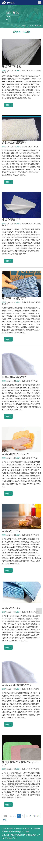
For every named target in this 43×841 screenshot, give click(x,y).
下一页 (36, 815)
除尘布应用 (35, 70)
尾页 (5, 820)
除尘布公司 (35, 146)
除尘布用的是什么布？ (15, 454)
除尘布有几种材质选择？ (17, 685)
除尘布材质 (26, 70)
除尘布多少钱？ (11, 608)
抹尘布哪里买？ (11, 219)
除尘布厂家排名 (11, 66)
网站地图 (27, 834)
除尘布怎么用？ (11, 531)
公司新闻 (16, 31)
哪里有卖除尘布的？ (14, 377)
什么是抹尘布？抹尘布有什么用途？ (21, 763)
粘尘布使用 (26, 769)
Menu (39, 2)
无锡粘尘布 (26, 146)
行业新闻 (26, 31)
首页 (31, 25)
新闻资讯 (38, 25)
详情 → (8, 105)
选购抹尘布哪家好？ (14, 142)
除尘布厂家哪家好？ (14, 298)
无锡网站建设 (16, 834)
